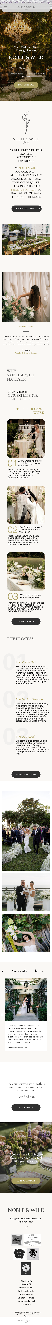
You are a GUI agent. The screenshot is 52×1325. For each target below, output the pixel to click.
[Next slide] (49, 1014)
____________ (5, 7)
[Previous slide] (2, 1014)
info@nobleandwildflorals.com (25, 1218)
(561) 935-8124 (25, 1221)
